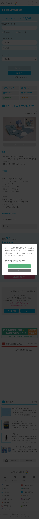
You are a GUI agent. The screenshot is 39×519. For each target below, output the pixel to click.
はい (19, 266)
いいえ (19, 270)
